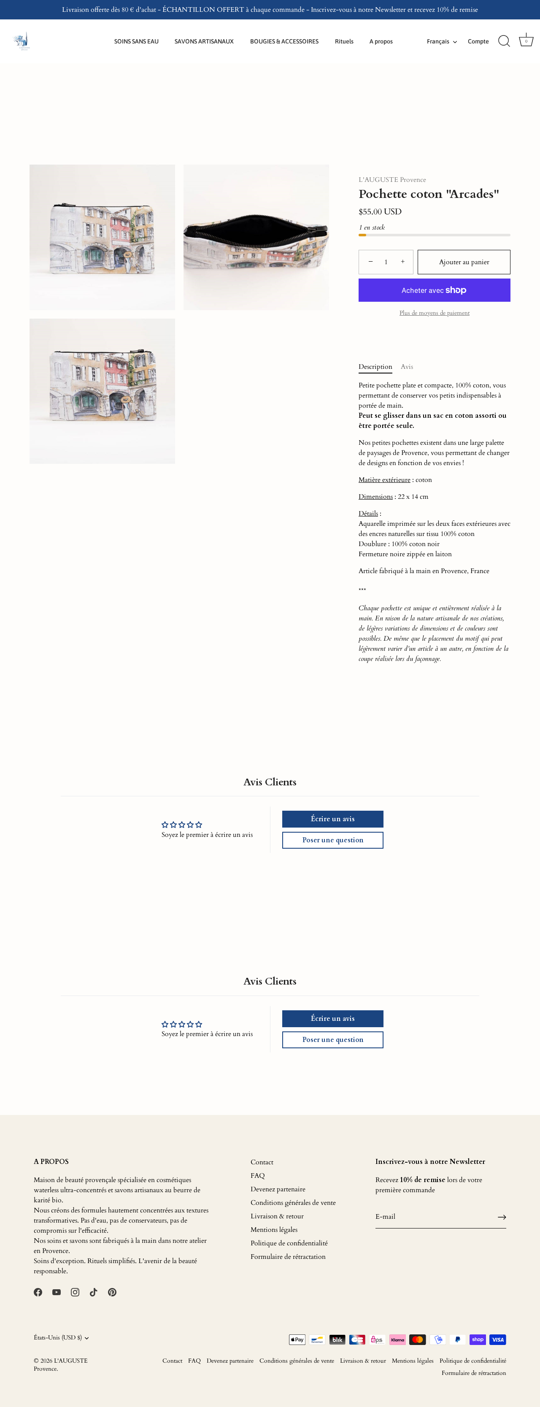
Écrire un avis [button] (333, 819)
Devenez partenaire (278, 1189)
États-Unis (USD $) (58, 1338)
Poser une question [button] (333, 840)
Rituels (344, 41)
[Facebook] (38, 1291)
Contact (262, 1162)
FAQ (258, 1175)
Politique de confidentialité (289, 1243)
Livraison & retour (277, 1216)
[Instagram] (75, 1291)
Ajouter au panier (464, 262)
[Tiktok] (93, 1291)
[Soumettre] (502, 1216)
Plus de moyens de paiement (435, 313)
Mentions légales (274, 1229)
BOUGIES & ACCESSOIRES (284, 41)
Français (438, 41)
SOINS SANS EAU (136, 41)
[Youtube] (56, 1291)
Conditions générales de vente (293, 1202)
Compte (478, 41)
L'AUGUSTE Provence (392, 179)
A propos (381, 41)
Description (375, 366)
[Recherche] (504, 41)
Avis (407, 366)
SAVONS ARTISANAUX (204, 41)
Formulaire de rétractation (288, 1256)
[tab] (380, 367)
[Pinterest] (112, 1291)
